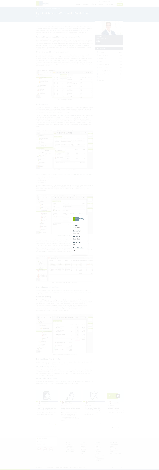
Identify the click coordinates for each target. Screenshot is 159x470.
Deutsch (74, 227)
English (78, 227)
